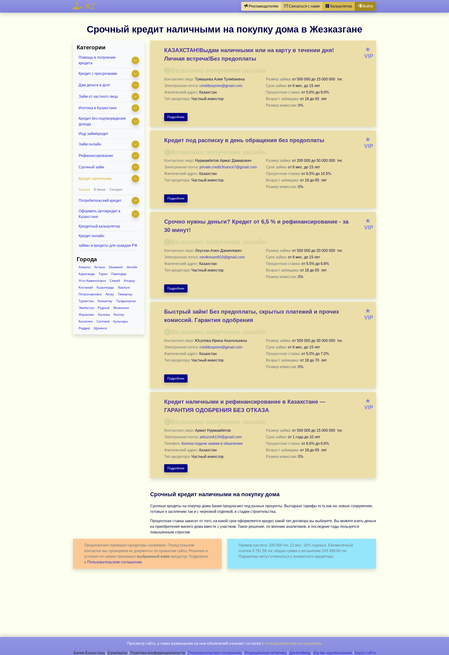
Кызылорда (105, 287)
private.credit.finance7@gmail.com (228, 167)
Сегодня (115, 189)
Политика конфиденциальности (157, 653)
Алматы (85, 267)
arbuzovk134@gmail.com (220, 437)
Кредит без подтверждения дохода (102, 121)
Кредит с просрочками (98, 74)
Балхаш (104, 314)
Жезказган (121, 308)
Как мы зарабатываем (332, 653)
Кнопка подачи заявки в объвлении (212, 443)
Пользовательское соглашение (215, 653)
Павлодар (118, 274)
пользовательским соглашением (293, 643)
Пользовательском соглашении (114, 562)
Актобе (132, 267)
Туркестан (86, 301)
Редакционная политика (265, 653)
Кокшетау (105, 301)
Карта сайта (365, 653)
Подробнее (176, 117)
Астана (99, 267)
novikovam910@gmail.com (222, 257)
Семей (115, 280)
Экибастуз (86, 308)
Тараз (102, 274)
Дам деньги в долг (94, 85)
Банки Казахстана (89, 653)
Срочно (84, 189)
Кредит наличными (95, 179)
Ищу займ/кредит (93, 134)
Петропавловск (90, 294)
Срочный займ (91, 167)
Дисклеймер (300, 653)
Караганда (87, 274)
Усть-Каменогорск (92, 280)
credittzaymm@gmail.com (220, 86)
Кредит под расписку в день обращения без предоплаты (244, 140)
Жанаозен (86, 314)
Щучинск (100, 328)
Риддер (84, 328)
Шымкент (116, 267)
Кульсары (120, 321)
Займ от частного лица (98, 96)
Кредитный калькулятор (99, 226)
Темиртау (125, 294)
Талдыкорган (126, 301)
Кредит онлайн (91, 236)
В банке (100, 189)
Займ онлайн (90, 144)
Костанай (86, 287)
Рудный (103, 308)
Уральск (124, 287)
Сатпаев (103, 321)
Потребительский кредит (100, 201)
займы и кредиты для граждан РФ (108, 245)
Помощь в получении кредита (97, 60)
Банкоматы (117, 653)
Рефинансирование (96, 156)
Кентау (119, 314)
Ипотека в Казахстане (98, 108)
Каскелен (86, 321)
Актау (109, 294)
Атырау (129, 280)
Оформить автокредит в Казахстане (99, 214)
